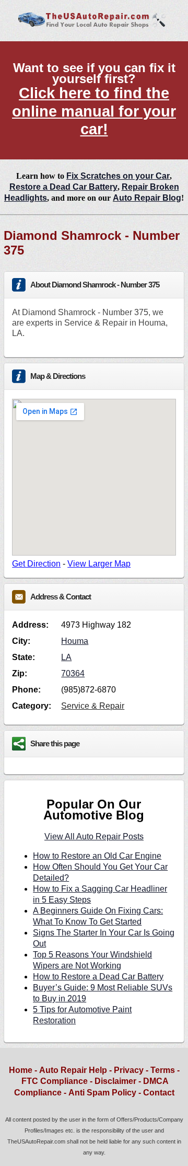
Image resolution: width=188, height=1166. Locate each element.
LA (66, 657)
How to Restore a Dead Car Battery (98, 976)
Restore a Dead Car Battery (63, 186)
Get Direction (36, 563)
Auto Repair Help (73, 1070)
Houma (74, 641)
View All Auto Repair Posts (94, 836)
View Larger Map (99, 563)
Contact (158, 1092)
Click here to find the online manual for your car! (94, 111)
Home (20, 1070)
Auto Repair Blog (147, 197)
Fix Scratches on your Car (118, 175)
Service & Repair (92, 705)
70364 (73, 673)
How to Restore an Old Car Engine (97, 855)
